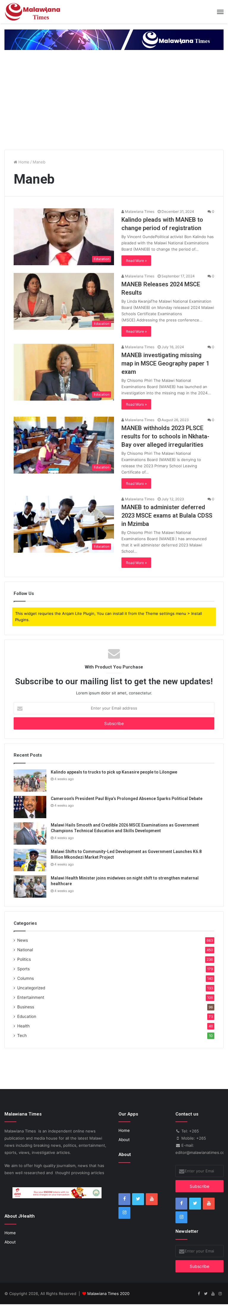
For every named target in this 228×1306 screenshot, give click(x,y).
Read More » (136, 260)
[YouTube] (152, 1199)
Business (25, 1007)
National (25, 949)
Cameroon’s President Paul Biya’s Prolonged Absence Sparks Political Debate (126, 798)
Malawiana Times (139, 211)
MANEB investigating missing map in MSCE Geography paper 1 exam (165, 363)
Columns (25, 978)
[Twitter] (138, 1199)
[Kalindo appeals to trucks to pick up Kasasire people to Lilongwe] (30, 780)
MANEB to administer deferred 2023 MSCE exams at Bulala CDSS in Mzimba (166, 515)
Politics (24, 959)
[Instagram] (124, 1213)
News (22, 940)
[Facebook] (124, 1199)
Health (23, 1026)
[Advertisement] (114, 100)
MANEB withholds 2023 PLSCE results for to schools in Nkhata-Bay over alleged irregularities (165, 436)
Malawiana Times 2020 (108, 1293)
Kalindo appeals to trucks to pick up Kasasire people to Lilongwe (114, 772)
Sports (23, 968)
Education (26, 1016)
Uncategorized (31, 987)
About (10, 1242)
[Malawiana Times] (32, 12)
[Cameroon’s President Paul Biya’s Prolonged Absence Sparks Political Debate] (30, 807)
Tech (22, 1035)
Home (23, 162)
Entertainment (30, 997)
